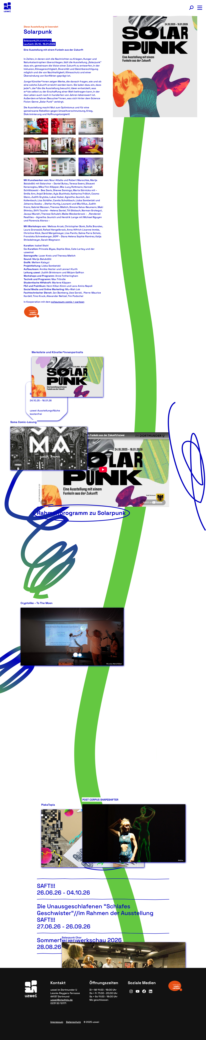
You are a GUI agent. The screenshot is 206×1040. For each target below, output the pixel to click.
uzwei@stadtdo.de (61, 999)
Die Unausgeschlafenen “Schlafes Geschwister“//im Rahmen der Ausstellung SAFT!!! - (95, 916)
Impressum (56, 1022)
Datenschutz (73, 1022)
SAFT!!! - (63, 889)
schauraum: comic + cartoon (67, 301)
